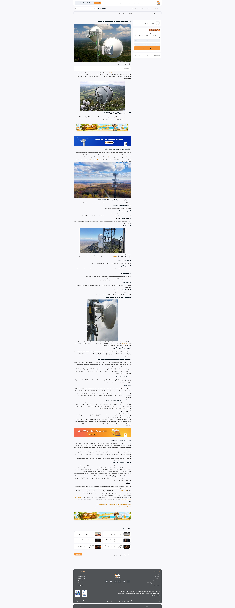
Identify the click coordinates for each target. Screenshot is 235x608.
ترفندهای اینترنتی (148, 3)
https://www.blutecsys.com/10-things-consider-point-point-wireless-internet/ (113, 504)
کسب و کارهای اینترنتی (121, 3)
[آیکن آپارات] (124, 581)
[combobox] (86, 8)
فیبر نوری (129, 3)
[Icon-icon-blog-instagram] (111, 581)
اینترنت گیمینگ (91, 488)
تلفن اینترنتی (115, 256)
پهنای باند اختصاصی (110, 72)
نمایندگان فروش (134, 8)
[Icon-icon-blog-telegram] (119, 581)
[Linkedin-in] (128, 581)
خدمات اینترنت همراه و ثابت (144, 13)
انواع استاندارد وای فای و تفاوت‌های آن (86, 534)
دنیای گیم (135, 3)
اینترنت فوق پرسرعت (123, 490)
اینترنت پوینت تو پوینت (95, 159)
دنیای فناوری (140, 3)
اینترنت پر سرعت (109, 156)
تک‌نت (154, 3)
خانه (160, 13)
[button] (147, 55)
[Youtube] (106, 581)
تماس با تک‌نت (150, 8)
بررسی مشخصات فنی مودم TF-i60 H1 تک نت (113, 534)
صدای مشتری (142, 8)
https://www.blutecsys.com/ (124, 506)
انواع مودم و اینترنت (114, 64)
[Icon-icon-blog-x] (115, 581)
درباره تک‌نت (157, 8)
